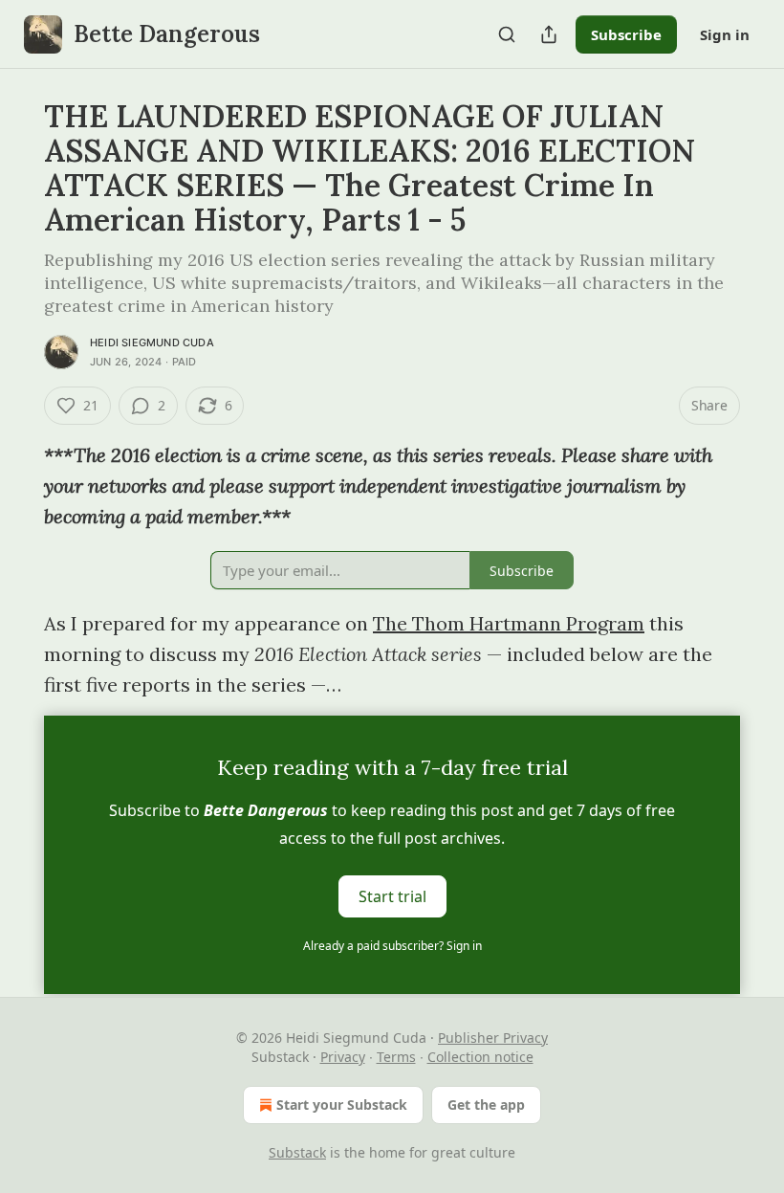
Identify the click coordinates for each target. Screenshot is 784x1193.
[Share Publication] (549, 34)
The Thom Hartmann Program (508, 623)
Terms (396, 1057)
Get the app (486, 1104)
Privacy (342, 1057)
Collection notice (480, 1057)
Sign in (725, 34)
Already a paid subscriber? (392, 946)
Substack (297, 1152)
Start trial (392, 896)
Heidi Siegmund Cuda (152, 342)
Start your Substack (341, 1104)
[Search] (507, 34)
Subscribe (626, 34)
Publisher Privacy (493, 1037)
